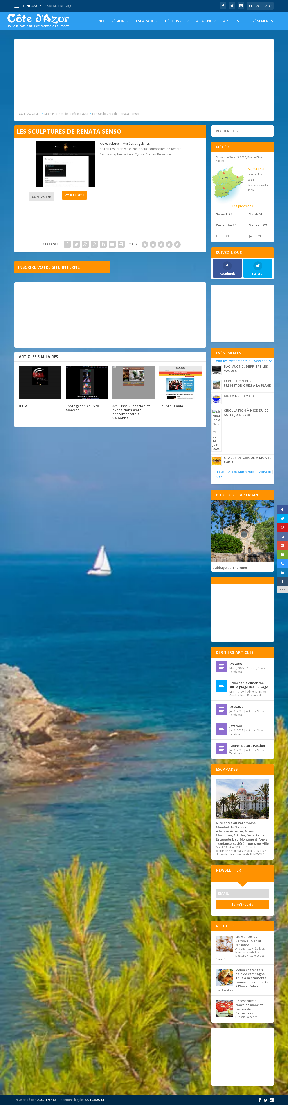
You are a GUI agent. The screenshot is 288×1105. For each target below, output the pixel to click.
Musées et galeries (136, 143)
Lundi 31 (222, 236)
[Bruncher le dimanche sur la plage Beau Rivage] (221, 686)
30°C (239, 182)
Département (257, 835)
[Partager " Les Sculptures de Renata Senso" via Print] (121, 244)
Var (219, 477)
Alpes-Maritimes (241, 471)
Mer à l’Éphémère (239, 396)
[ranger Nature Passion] (221, 748)
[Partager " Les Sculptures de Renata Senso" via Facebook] (67, 244)
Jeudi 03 (255, 236)
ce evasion (238, 706)
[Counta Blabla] (180, 382)
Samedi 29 (224, 214)
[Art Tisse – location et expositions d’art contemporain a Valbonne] (133, 382)
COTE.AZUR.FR (95, 1100)
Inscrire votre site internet (50, 267)
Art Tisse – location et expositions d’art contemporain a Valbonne (131, 412)
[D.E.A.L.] (40, 382)
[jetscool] (221, 729)
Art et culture (109, 143)
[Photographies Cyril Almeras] (87, 382)
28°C (225, 178)
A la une (204, 21)
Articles (231, 21)
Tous (220, 471)
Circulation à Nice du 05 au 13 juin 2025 (246, 412)
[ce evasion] (221, 709)
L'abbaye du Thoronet (230, 567)
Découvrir (175, 21)
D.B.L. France (46, 1100)
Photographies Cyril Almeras (82, 408)
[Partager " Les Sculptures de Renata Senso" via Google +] (85, 244)
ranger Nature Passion (247, 745)
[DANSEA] (221, 666)
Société (238, 843)
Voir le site (74, 195)
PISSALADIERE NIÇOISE (60, 6)
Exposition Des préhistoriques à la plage (247, 383)
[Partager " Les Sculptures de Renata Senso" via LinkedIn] (103, 244)
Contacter (41, 196)
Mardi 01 (255, 214)
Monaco (264, 471)
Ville (265, 843)
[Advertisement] (144, 77)
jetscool (236, 726)
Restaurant (254, 695)
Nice (243, 695)
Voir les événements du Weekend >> (244, 361)
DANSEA (236, 663)
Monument (248, 839)
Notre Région (111, 21)
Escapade (145, 21)
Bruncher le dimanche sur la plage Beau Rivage (249, 685)
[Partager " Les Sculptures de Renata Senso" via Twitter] (76, 244)
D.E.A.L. (25, 406)
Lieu (235, 839)
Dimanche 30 (226, 225)
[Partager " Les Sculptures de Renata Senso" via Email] (112, 244)
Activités (236, 831)
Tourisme (253, 843)
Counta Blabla (171, 406)
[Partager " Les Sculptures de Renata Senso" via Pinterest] (94, 244)
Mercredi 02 (258, 225)
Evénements (262, 21)
